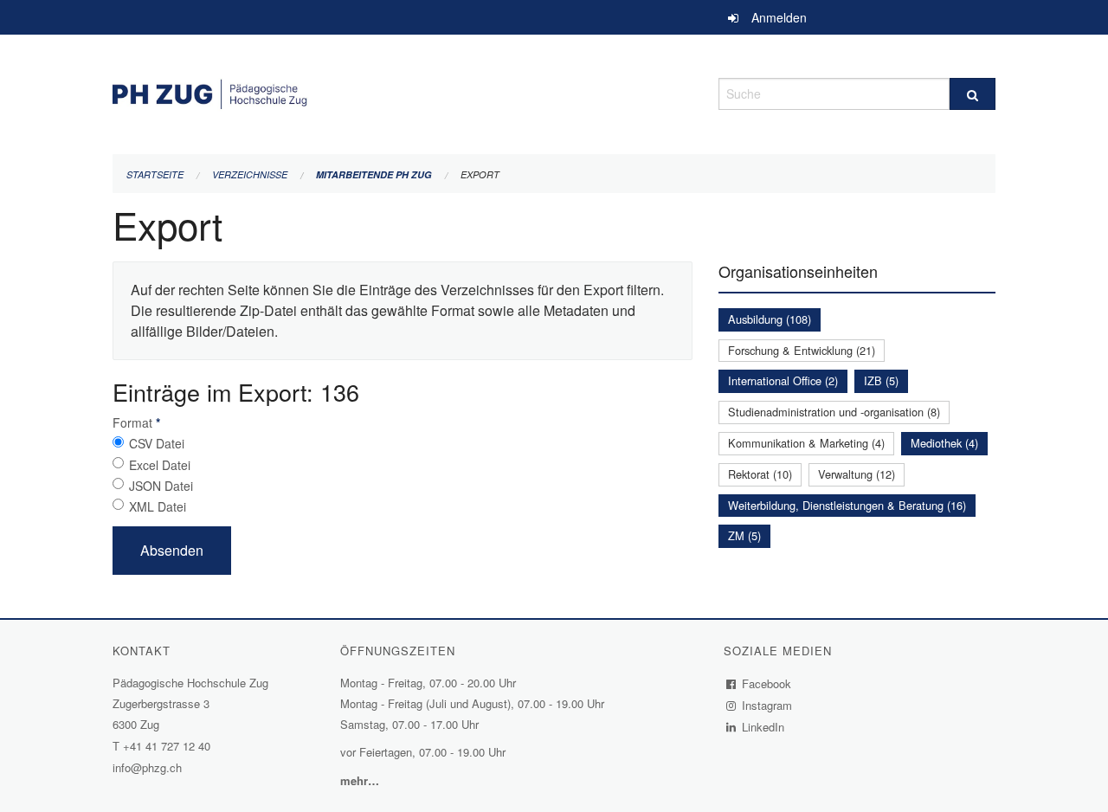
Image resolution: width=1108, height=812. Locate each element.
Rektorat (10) (760, 474)
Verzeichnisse (249, 174)
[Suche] (972, 94)
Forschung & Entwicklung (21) (801, 350)
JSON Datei (161, 485)
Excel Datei (159, 465)
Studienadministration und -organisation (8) (834, 411)
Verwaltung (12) (856, 474)
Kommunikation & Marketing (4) (806, 443)
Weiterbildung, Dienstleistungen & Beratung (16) (847, 505)
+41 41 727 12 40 (166, 746)
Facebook (767, 683)
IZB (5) (881, 380)
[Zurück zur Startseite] (402, 91)
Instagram (767, 705)
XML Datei (157, 506)
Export (480, 174)
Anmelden (779, 17)
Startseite (155, 174)
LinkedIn (763, 727)
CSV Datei (156, 443)
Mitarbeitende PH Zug (374, 174)
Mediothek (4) (944, 443)
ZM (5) (744, 535)
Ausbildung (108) (769, 319)
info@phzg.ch (147, 767)
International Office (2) (783, 380)
